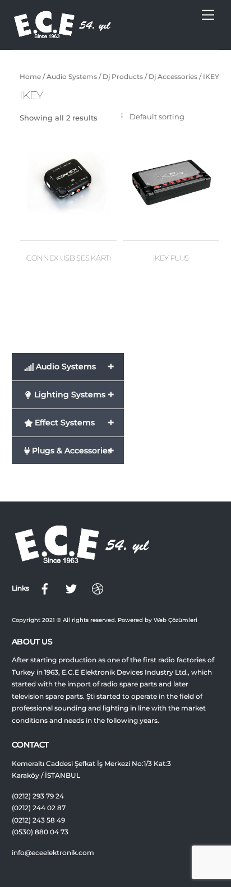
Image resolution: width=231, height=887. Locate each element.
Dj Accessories (173, 76)
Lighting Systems (73, 394)
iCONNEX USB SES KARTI (68, 257)
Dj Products (123, 76)
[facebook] (45, 588)
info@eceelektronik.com (53, 853)
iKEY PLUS (171, 257)
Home (30, 76)
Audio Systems (72, 76)
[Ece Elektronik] (62, 35)
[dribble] (97, 588)
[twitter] (71, 588)
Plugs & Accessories (72, 450)
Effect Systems (73, 422)
